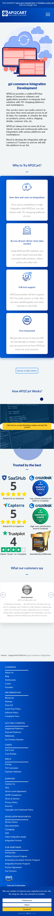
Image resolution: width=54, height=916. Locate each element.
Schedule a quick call (46, 3)
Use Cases (9, 750)
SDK (7, 833)
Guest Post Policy (13, 709)
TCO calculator (11, 768)
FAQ (7, 787)
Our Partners (11, 871)
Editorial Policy (11, 712)
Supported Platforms (14, 728)
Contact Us (10, 784)
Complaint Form (12, 716)
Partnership (10, 852)
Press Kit (9, 705)
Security (8, 806)
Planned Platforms (13, 732)
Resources (9, 697)
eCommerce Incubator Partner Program (22, 860)
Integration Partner (13, 840)
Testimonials (10, 680)
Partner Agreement (13, 867)
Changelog (9, 829)
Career (8, 683)
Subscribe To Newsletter (16, 885)
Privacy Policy (11, 802)
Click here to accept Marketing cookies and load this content (27, 426)
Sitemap (8, 701)
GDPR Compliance (13, 795)
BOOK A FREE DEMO (27, 370)
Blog (7, 676)
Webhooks (9, 736)
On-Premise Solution (14, 739)
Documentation (12, 825)
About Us (9, 672)
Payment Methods (13, 771)
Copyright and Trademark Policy (19, 809)
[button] (48, 14)
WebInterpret (42, 600)
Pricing (8, 764)
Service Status (11, 822)
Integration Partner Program (17, 863)
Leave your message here (25, 3)
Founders (9, 687)
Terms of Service (12, 798)
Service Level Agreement (15, 791)
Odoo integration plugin (15, 836)
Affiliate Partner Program (16, 856)
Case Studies (10, 753)
